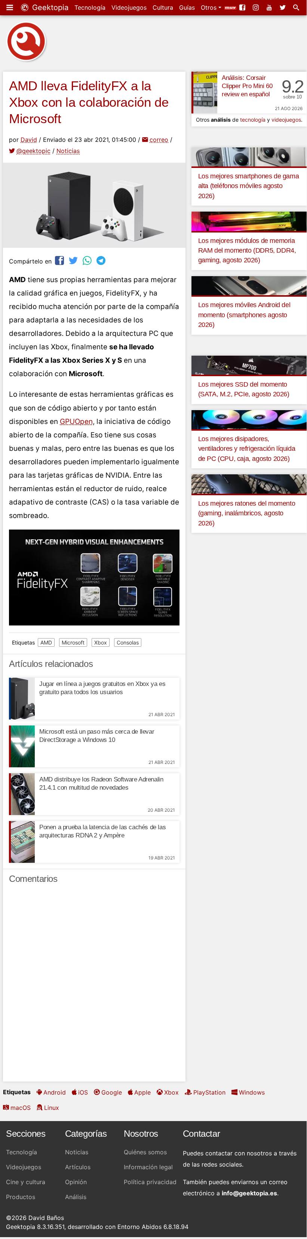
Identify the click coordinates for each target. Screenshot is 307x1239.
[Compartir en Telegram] (101, 260)
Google (111, 1092)
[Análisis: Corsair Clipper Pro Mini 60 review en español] (204, 92)
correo (159, 139)
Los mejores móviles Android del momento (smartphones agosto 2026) (244, 314)
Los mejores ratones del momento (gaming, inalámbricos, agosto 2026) (246, 513)
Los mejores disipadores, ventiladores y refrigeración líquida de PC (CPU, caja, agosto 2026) (246, 448)
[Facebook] (243, 7)
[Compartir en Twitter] (74, 260)
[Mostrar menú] (10, 7)
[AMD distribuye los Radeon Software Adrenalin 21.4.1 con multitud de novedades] (22, 794)
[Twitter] (283, 7)
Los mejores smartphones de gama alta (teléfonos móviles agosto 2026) (248, 186)
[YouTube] (270, 7)
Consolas (128, 642)
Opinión (76, 1182)
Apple (142, 1092)
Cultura (163, 7)
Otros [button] (209, 7)
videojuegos (286, 119)
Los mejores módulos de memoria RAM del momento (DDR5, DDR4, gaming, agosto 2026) (247, 250)
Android (54, 1092)
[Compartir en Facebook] (60, 260)
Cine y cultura (25, 1182)
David (29, 139)
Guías (187, 7)
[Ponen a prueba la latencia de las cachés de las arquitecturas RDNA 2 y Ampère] (22, 842)
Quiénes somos (145, 1152)
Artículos (77, 1167)
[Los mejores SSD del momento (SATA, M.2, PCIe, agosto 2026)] (249, 364)
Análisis (75, 1197)
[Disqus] (94, 986)
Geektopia (49, 7)
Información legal (148, 1167)
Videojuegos (129, 7)
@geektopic (33, 151)
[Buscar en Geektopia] (297, 7)
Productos (20, 1197)
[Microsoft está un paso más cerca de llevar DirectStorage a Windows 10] (22, 746)
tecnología (252, 119)
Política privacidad (150, 1182)
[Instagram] (256, 7)
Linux (51, 1107)
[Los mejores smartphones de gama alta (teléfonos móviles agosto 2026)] (249, 156)
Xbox (100, 642)
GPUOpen (76, 421)
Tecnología (89, 7)
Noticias (68, 151)
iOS (83, 1092)
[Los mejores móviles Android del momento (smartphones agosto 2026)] (249, 285)
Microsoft (73, 642)
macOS (20, 1107)
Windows (252, 1092)
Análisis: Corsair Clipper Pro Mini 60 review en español (247, 86)
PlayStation (209, 1092)
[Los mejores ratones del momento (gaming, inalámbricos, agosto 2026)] (249, 483)
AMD (46, 642)
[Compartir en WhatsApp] (88, 260)
